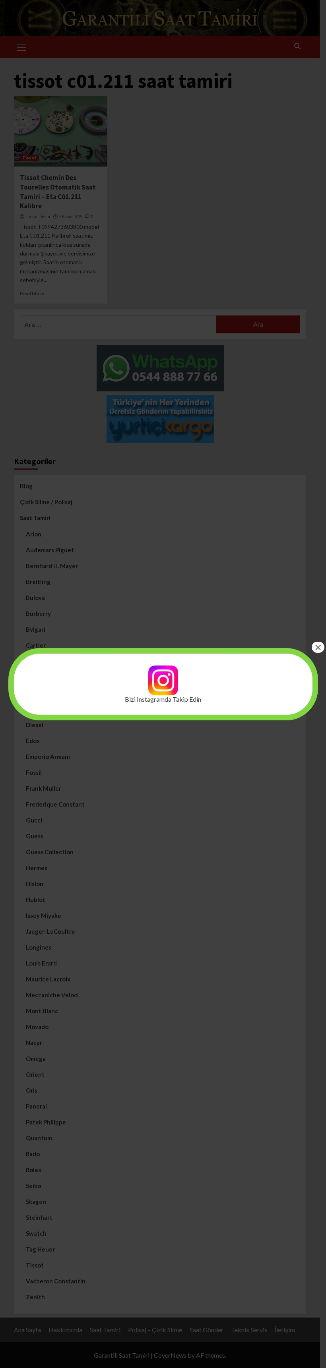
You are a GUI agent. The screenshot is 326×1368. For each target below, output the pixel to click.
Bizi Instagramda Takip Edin (163, 699)
